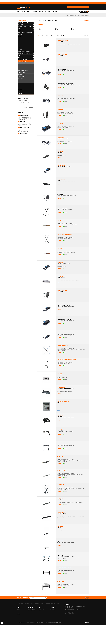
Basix (39, 25)
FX (72, 28)
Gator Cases (57, 30)
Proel (39, 27)
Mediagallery (51, 11)
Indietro (87, 20)
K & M (56, 27)
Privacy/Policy (19, 611)
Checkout (77, 2)
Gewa (40, 29)
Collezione (35, 11)
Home (18, 11)
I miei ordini (72, 2)
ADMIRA (73, 32)
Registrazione (52, 613)
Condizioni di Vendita (31, 609)
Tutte (39, 33)
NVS (62, 35)
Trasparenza (19, 613)
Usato (48, 35)
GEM (56, 28)
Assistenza (30, 613)
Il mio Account (52, 610)
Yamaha (56, 25)
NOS (58, 35)
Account (66, 2)
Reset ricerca (85, 35)
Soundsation (41, 32)
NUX (56, 32)
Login (51, 611)
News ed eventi (42, 11)
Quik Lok (40, 28)
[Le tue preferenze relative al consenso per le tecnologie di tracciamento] (2, 623)
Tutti (40, 35)
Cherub (73, 29)
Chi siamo (23, 11)
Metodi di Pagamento (31, 610)
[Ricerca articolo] (71, 7)
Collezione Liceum (42, 611)
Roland (56, 29)
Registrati (86, 2)
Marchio (73, 27)
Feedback (29, 11)
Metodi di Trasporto (31, 611)
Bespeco (73, 25)
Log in (82, 2)
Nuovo (44, 35)
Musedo (73, 30)
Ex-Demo (53, 35)
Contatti (57, 11)
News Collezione (42, 613)
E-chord (40, 30)
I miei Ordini (52, 609)
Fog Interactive (58, 622)
